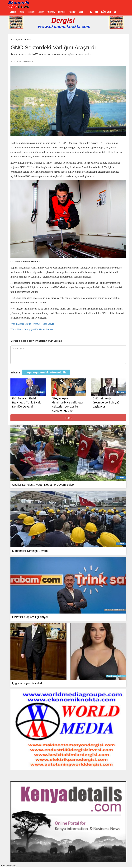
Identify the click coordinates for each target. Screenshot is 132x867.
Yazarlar (72, 11)
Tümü (68, 418)
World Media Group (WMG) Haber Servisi (32, 323)
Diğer (81, 11)
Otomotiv (51, 11)
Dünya (21, 11)
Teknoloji (61, 11)
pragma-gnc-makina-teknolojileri (46, 372)
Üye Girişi (107, 11)
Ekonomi (31, 11)
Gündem (13, 11)
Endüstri (41, 11)
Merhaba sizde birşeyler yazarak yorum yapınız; (36, 340)
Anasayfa (15, 39)
